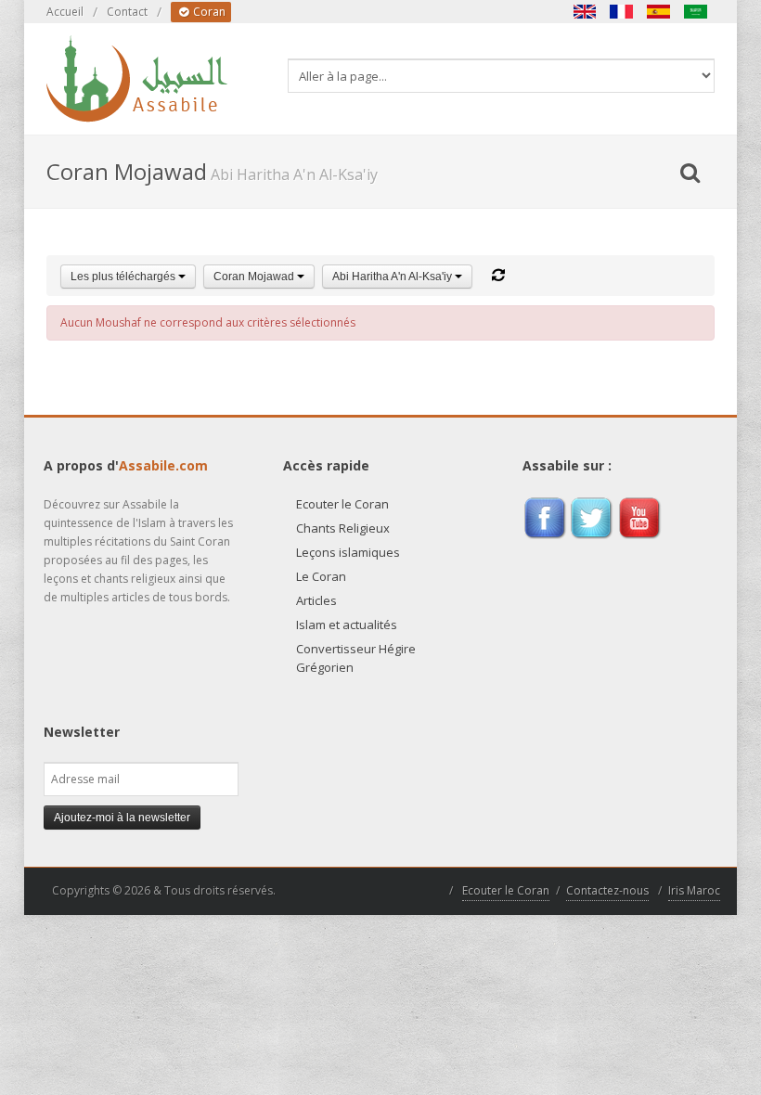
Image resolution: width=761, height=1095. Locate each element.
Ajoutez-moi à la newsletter (122, 817)
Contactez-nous (607, 890)
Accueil (65, 11)
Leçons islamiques (348, 552)
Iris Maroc (694, 890)
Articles (316, 600)
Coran (208, 11)
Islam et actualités (346, 624)
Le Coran (321, 576)
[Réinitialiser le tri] (498, 275)
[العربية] (696, 11)
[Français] (621, 11)
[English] (584, 11)
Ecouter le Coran (342, 504)
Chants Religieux (343, 528)
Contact (127, 11)
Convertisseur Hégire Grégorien (356, 658)
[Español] (658, 11)
